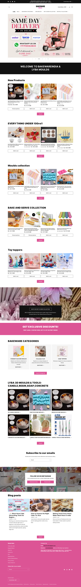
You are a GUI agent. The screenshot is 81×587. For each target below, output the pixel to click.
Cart (9, 554)
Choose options (16, 108)
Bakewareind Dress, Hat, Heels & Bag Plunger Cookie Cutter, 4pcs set (32, 145)
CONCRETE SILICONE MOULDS (16, 437)
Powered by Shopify (19, 584)
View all (40, 113)
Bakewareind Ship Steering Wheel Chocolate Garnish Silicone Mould (48, 145)
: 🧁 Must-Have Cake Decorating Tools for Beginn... (16, 515)
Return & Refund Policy (13, 558)
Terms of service (39, 584)
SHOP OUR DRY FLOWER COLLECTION (40, 309)
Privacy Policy (11, 560)
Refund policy (26, 584)
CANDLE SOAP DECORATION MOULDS (40, 437)
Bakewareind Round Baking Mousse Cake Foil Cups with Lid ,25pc (15, 229)
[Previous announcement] (28, 1)
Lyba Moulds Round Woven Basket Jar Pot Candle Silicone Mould (15, 145)
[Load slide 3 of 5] (39, 59)
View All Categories (40, 373)
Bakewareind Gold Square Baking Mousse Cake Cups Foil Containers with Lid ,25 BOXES (48, 229)
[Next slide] (45, 59)
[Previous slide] (32, 59)
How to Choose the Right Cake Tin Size (40, 514)
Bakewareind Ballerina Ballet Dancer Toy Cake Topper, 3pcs (32, 271)
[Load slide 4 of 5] (41, 59)
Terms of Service (11, 562)
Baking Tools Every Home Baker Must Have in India (62, 514)
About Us (10, 550)
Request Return (11, 548)
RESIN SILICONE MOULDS (59, 412)
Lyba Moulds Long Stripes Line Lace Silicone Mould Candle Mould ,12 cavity (64, 102)
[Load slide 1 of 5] (35, 59)
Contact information (53, 584)
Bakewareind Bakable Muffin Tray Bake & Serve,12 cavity (64, 229)
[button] (9, 7)
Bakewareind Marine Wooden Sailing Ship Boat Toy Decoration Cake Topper (64, 145)
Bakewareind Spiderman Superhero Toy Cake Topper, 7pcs (48, 271)
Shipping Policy (11, 556)
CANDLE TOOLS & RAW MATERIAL (61, 437)
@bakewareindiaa (34, 481)
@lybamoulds (47, 481)
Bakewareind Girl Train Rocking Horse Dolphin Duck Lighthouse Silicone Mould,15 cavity (49, 187)
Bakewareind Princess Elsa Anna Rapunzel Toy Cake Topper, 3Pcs (14, 271)
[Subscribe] (50, 460)
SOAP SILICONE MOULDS (37, 412)
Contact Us (10, 552)
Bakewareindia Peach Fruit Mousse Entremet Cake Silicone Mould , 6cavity (31, 102)
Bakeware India (13, 584)
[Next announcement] (53, 1)
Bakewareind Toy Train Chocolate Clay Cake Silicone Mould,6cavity (64, 187)
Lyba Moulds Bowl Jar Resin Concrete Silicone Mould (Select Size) (15, 101)
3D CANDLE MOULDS (13, 412)
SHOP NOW (18, 367)
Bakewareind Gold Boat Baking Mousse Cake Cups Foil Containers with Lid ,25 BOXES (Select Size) (31, 229)
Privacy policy (32, 584)
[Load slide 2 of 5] (37, 59)
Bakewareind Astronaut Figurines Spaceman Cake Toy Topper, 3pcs (64, 271)
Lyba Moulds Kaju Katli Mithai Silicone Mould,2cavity (49, 101)
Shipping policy (45, 584)
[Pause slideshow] (48, 59)
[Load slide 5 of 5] (42, 59)
